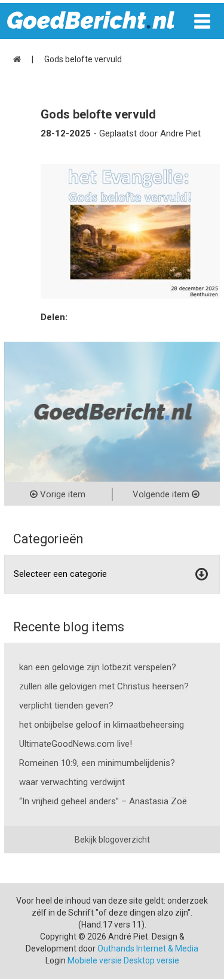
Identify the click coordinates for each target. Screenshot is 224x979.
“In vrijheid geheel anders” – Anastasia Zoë (103, 801)
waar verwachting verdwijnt (72, 782)
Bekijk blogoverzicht (112, 839)
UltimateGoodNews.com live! (75, 743)
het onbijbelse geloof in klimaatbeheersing (101, 724)
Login (55, 960)
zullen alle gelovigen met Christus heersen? (104, 686)
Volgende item (162, 494)
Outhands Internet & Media (147, 948)
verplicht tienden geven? (66, 705)
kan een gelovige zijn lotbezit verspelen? (97, 667)
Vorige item (61, 494)
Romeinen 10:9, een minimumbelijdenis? (97, 763)
